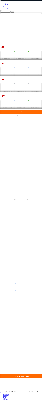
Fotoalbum (4, 7)
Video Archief (5, 8)
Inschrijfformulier (6, 3)
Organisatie (5, 5)
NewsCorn (35, 391)
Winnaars (4, 6)
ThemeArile (2, 392)
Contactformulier (5, 4)
